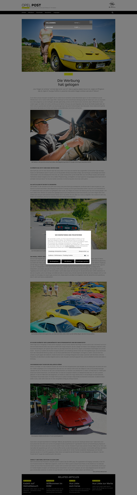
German (77, 23)
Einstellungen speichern (82, 261)
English (77, 27)
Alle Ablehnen (68, 261)
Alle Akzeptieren (54, 261)
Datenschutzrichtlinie (75, 247)
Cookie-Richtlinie (70, 246)
